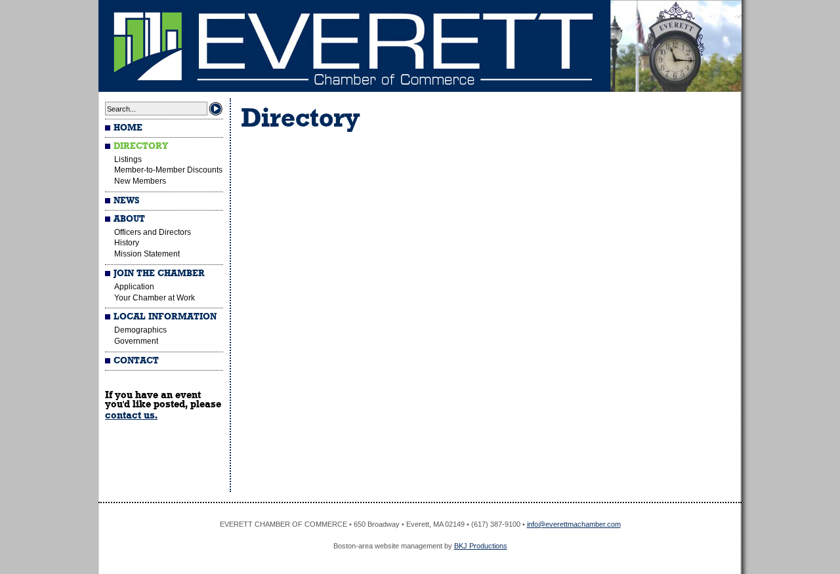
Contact (136, 360)
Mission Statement (147, 253)
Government (136, 341)
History (126, 242)
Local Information (165, 316)
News (126, 200)
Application (134, 286)
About (129, 219)
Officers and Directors (152, 232)
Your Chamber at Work (154, 297)
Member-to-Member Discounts (168, 169)
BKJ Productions (480, 546)
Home (128, 128)
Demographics (140, 330)
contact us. (131, 415)
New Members (140, 181)
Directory (141, 146)
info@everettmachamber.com (574, 524)
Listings (128, 159)
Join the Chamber (159, 273)
